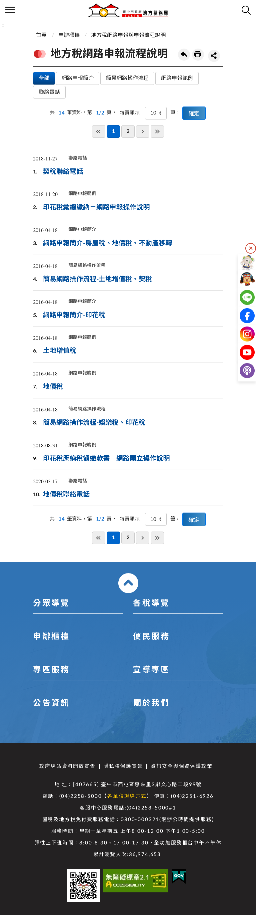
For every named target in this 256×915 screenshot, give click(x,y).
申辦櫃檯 (69, 35)
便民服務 (151, 637)
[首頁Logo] (128, 10)
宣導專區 (151, 670)
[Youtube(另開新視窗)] (242, 352)
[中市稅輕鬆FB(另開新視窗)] (242, 316)
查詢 (246, 10)
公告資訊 (51, 703)
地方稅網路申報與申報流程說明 (128, 35)
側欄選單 (10, 10)
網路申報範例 (177, 78)
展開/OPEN (128, 583)
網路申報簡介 (78, 78)
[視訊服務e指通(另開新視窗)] (242, 279)
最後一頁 (157, 131)
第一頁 (98, 131)
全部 (44, 78)
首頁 (41, 35)
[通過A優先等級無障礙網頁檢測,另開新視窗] (135, 880)
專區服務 (51, 670)
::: (4, 5)
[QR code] (83, 885)
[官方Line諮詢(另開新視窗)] (242, 297)
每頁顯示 (130, 113)
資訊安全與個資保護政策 (181, 766)
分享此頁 (214, 56)
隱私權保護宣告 (123, 766)
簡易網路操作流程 (127, 78)
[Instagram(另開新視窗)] (242, 334)
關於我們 (151, 703)
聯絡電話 (49, 92)
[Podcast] (242, 370)
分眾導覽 (51, 603)
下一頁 (142, 131)
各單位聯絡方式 (127, 796)
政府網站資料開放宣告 (67, 766)
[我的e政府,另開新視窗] (179, 876)
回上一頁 (184, 55)
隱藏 (250, 248)
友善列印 (198, 55)
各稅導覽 (151, 603)
